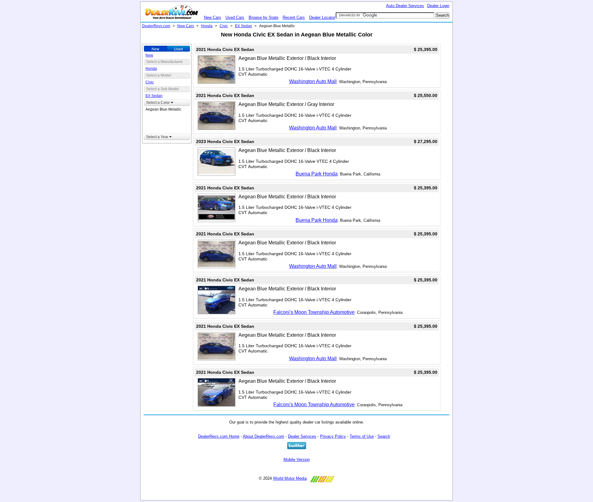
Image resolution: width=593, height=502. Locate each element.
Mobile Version (297, 459)
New (155, 48)
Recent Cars (294, 17)
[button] (167, 102)
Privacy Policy (333, 436)
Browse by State (263, 17)
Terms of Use (362, 436)
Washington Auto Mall (313, 81)
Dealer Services (302, 436)
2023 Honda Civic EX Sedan (225, 141)
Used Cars (234, 17)
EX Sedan (243, 26)
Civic (224, 26)
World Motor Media (290, 478)
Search (383, 436)
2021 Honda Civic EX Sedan (225, 49)
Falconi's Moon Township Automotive (314, 312)
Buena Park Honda (317, 173)
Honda (206, 26)
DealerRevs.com (156, 26)
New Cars (212, 17)
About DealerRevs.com (263, 436)
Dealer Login (438, 5)
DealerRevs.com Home (218, 436)
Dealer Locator (322, 17)
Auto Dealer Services (405, 5)
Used (178, 48)
